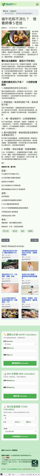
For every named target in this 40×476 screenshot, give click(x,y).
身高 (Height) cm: (9, 380)
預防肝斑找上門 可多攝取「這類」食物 (9, 275)
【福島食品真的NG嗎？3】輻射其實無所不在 (10, 252)
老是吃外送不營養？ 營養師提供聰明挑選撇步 (29, 276)
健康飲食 (4, 28)
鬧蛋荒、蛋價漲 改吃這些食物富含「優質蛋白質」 (29, 300)
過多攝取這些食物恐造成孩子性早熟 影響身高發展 (29, 253)
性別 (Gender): (8, 341)
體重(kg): (28, 422)
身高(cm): (17, 422)
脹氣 (22, 231)
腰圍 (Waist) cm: (8, 348)
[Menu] (37, 4)
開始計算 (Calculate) (20, 396)
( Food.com (7, 460)
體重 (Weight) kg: (9, 387)
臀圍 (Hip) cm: (8, 355)
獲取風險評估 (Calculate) (20, 363)
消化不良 (5, 231)
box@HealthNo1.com (28, 469)
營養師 (30, 231)
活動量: (5, 428)
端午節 (15, 231)
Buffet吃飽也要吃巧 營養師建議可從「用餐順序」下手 (10, 300)
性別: (4, 415)
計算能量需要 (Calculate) (20, 436)
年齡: (4, 422)
